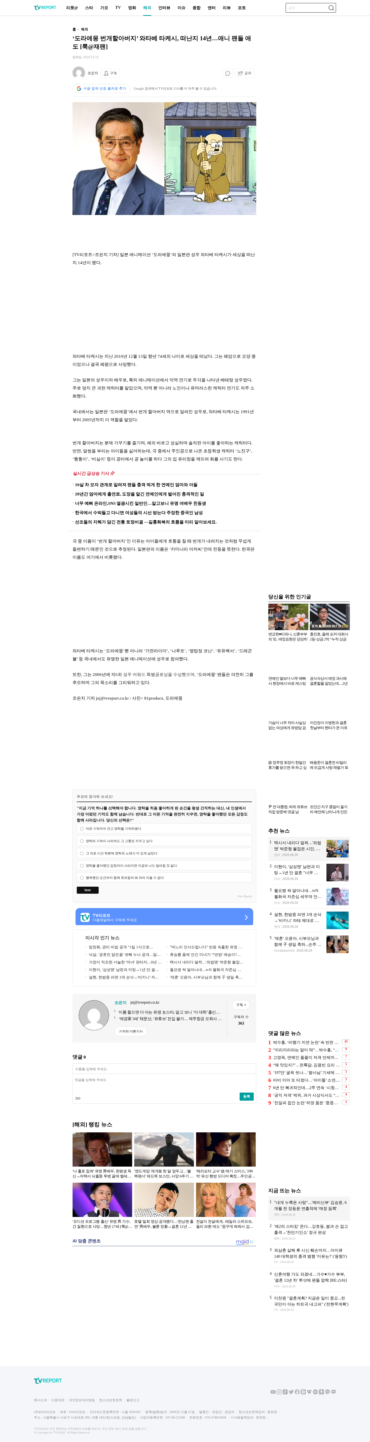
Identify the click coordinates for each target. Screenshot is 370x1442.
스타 (89, 8)
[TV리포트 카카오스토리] (321, 1393)
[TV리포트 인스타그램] (279, 1393)
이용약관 (57, 1400)
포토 (242, 8)
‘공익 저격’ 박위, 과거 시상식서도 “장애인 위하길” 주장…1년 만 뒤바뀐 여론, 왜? (307, 1095)
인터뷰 (164, 8)
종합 (197, 8)
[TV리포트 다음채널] (303, 1393)
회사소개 (40, 1400)
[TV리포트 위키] (309, 1393)
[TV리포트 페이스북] (297, 1393)
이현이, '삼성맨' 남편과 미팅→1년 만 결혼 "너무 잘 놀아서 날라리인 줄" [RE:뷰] (122, 971)
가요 (104, 8)
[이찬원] (309, 1304)
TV (118, 7)
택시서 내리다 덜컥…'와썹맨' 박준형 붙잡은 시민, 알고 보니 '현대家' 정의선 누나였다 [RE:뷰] (204, 963)
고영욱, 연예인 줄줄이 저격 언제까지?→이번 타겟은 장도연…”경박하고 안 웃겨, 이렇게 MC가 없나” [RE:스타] (307, 1057)
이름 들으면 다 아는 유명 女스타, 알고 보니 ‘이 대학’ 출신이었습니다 (169, 1012)
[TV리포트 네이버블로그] (333, 1393)
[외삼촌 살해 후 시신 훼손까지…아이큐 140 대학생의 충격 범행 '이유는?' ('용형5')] (309, 1256)
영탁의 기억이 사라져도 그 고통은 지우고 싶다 (119, 841)
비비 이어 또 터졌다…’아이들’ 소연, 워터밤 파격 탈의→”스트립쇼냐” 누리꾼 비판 (307, 1080)
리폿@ (72, 8)
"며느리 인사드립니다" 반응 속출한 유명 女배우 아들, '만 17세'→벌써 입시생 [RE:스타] (204, 948)
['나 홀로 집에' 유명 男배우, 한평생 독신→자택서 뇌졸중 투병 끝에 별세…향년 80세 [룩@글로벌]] (102, 1156)
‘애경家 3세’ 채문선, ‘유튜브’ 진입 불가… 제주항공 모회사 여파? (170, 1019)
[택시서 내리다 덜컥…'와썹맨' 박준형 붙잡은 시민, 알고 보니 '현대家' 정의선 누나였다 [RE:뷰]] (309, 848)
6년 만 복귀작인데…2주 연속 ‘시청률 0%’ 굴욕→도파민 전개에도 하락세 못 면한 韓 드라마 (307, 1088)
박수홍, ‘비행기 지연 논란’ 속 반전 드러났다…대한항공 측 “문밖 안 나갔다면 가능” (307, 1042)
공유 (247, 73)
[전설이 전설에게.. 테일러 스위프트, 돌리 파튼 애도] (226, 1207)
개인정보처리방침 (82, 1400)
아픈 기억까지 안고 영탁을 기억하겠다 (113, 829)
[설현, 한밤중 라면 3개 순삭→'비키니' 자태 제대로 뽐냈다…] (309, 920)
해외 (147, 8)
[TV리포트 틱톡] (285, 1393)
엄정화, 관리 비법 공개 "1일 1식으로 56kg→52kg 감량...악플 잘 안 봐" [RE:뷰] (119, 948)
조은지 (93, 73)
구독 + (241, 1005)
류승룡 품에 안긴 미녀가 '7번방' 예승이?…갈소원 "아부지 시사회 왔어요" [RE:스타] (203, 955)
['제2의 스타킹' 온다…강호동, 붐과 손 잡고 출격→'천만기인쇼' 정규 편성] (309, 1232)
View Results (244, 896)
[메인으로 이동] (45, 9)
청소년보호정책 (110, 1400)
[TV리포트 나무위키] (315, 1393)
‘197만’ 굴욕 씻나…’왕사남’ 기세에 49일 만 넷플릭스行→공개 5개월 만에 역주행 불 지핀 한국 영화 (307, 1072)
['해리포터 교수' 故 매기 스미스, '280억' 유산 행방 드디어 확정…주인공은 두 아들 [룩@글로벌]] (226, 1156)
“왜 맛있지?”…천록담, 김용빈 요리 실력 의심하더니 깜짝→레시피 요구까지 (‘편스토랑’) (307, 1065)
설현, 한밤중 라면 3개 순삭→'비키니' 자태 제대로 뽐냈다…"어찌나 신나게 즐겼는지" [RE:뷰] (122, 978)
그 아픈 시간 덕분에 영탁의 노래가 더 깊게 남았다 (121, 853)
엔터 (212, 8)
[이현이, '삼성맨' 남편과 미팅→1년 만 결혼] (309, 872)
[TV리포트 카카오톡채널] (327, 1393)
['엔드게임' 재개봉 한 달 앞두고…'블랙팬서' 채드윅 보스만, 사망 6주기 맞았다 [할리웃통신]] (164, 1156)
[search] (331, 8)
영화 (132, 8)
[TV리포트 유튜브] (273, 1393)
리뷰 (227, 8)
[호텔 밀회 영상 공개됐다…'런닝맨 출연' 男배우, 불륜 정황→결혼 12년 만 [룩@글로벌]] (164, 1207)
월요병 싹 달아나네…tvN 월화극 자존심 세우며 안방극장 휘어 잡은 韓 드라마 (203, 971)
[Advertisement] (40, 98)
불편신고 (132, 1400)
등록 (246, 1096)
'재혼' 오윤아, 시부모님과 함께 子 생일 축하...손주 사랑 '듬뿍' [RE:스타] (202, 978)
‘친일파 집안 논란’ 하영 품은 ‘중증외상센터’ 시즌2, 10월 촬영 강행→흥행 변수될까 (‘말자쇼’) (307, 1103)
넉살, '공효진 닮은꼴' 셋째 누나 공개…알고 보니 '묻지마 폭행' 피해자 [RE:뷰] (123, 955)
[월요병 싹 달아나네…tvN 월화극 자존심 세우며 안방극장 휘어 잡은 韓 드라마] (309, 896)
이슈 (181, 8)
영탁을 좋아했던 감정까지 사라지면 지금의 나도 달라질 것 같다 (131, 866)
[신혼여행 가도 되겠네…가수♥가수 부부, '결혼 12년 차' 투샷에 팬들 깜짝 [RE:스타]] (309, 1280)
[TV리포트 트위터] (291, 1393)
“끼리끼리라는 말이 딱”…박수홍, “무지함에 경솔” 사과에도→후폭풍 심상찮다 (307, 1050)
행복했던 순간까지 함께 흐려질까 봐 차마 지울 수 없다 (125, 878)
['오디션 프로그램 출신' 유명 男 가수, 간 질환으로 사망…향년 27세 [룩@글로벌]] (102, 1207)
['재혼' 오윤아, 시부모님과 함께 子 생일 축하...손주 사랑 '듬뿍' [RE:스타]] (309, 944)
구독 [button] (113, 73)
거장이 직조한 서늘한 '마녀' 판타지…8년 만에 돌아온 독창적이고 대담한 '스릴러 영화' (123, 963)
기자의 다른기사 (131, 1031)
